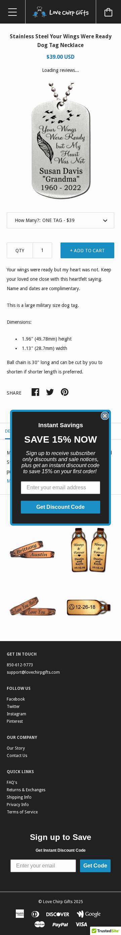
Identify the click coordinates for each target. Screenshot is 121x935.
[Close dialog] (105, 415)
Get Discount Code (60, 507)
